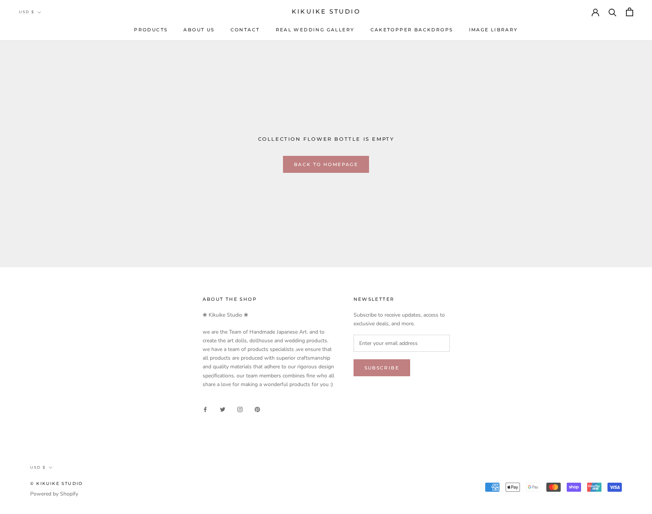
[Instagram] (240, 409)
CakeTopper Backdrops (412, 29)
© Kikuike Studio (56, 483)
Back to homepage (326, 164)
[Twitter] (222, 409)
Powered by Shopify (54, 493)
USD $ (26, 11)
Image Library (493, 29)
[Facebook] (205, 409)
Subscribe (382, 368)
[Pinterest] (257, 409)
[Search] (613, 12)
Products (151, 29)
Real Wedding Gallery (315, 29)
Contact (245, 29)
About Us (198, 29)
